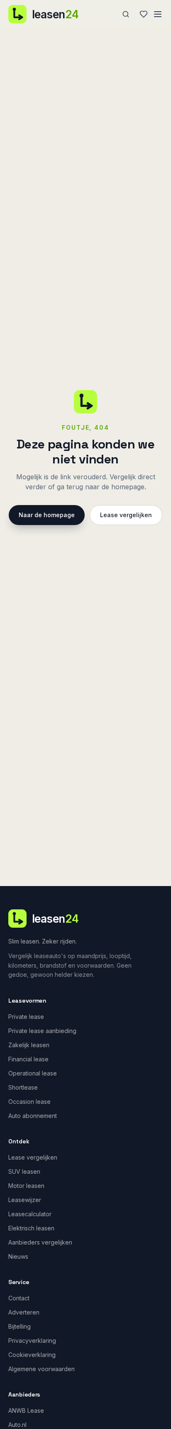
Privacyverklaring (32, 1340)
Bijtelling (19, 1326)
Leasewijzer (24, 1199)
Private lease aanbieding (42, 1030)
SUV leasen (24, 1171)
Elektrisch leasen (31, 1228)
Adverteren (23, 1312)
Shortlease (23, 1087)
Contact (18, 1298)
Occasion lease (29, 1101)
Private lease (26, 1016)
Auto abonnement (32, 1115)
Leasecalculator (29, 1213)
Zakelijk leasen (28, 1044)
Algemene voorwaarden (41, 1368)
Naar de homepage (47, 514)
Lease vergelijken (126, 514)
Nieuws (18, 1256)
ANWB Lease (26, 1410)
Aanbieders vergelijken (40, 1242)
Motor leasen (26, 1185)
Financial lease (28, 1059)
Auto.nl (17, 1424)
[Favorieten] (143, 14)
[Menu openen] (158, 14)
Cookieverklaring (32, 1354)
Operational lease (32, 1073)
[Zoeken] (125, 14)
